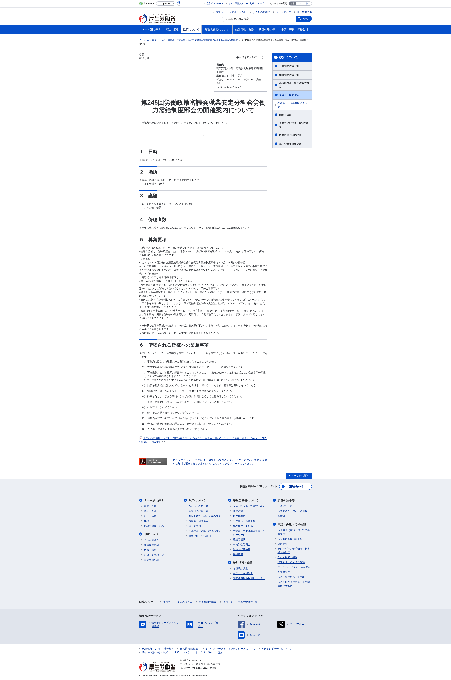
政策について (288, 57)
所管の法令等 (286, 500)
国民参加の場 (304, 12)
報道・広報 (151, 534)
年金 (146, 521)
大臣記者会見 (151, 540)
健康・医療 (150, 506)
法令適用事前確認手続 (290, 538)
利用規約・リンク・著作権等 (158, 648)
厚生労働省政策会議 (290, 143)
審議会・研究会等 (289, 95)
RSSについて (181, 652)
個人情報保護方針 (190, 648)
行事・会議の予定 (154, 554)
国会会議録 (285, 114)
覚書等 (281, 516)
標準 (292, 3)
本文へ (219, 12)
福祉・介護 (150, 511)
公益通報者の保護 (287, 557)
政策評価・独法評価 (290, 134)
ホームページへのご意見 (209, 652)
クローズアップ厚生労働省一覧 (240, 602)
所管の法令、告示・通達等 (292, 511)
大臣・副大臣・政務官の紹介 (249, 506)
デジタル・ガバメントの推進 (294, 567)
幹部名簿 (238, 511)
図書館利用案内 (207, 602)
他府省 (166, 602)
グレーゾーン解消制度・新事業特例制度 (294, 550)
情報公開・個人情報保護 (291, 562)
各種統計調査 (240, 568)
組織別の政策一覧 (289, 75)
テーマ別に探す (154, 500)
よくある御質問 (261, 12)
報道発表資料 (151, 545)
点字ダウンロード (214, 3)
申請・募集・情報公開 (292, 524)
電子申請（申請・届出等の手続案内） (294, 532)
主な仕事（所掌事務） (245, 521)
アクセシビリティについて (276, 648)
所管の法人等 (184, 602)
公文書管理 (284, 572)
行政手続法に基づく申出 (291, 577)
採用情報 (238, 554)
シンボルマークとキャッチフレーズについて (230, 648)
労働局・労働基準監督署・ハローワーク (249, 532)
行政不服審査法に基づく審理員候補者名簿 (294, 584)
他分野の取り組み (154, 526)
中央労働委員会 (241, 544)
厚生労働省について (245, 500)
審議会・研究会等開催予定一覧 (293, 105)
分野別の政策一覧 (289, 66)
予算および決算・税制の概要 (294, 125)
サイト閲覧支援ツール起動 (241, 3)
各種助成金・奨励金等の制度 (294, 85)
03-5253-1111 (200, 667)
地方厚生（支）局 (243, 526)
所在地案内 (239, 516)
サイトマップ (283, 12)
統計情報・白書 (243, 562)
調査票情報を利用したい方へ (249, 578)
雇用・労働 (150, 516)
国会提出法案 (285, 506)
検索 (305, 18)
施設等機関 (239, 539)
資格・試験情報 (241, 549)
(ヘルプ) (260, 3)
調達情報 (283, 543)
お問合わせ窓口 (237, 12)
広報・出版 (150, 550)
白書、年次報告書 (243, 573)
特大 (308, 3)
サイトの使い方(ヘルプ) (155, 652)
